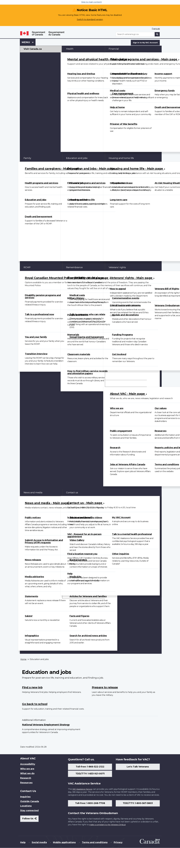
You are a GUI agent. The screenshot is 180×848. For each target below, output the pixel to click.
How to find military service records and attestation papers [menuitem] (87, 372)
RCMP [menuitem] (27, 267)
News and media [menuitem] (33, 492)
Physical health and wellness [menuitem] (83, 93)
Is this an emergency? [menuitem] (79, 517)
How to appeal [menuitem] (118, 288)
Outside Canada (29, 801)
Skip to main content (91, 2)
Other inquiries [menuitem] (120, 554)
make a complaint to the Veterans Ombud (107, 825)
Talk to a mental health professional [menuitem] (132, 534)
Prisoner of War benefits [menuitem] (123, 124)
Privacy (118, 842)
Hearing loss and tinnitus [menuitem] (81, 73)
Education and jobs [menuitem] (35, 199)
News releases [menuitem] (33, 559)
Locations (26, 806)
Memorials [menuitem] (73, 334)
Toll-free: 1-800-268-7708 (90, 803)
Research (25, 778)
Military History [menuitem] (75, 298)
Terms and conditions (95, 842)
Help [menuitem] (69, 573)
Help (22, 842)
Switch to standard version (90, 19)
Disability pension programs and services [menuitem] (43, 296)
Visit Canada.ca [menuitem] (33, 49)
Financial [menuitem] (114, 48)
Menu (26, 42)
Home (23, 659)
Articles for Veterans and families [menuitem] (88, 596)
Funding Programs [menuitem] (122, 334)
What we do (27, 773)
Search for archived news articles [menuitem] (88, 635)
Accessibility (27, 764)
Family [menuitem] (27, 158)
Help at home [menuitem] (117, 107)
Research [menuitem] (115, 447)
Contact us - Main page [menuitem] (85, 503)
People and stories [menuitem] (77, 315)
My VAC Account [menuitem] (121, 517)
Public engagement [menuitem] (121, 431)
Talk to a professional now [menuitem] (39, 314)
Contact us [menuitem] (72, 492)
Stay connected (29, 810)
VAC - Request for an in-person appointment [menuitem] (84, 535)
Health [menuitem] (69, 48)
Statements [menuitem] (31, 596)
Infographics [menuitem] (32, 635)
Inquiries (25, 796)
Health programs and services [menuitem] (41, 183)
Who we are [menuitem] (116, 408)
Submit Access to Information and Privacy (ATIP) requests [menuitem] (44, 541)
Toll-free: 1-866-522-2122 (90, 766)
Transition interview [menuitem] (36, 354)
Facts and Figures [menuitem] (79, 616)
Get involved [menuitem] (119, 354)
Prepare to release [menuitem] (105, 687)
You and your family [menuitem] (36, 337)
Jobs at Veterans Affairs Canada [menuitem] (127, 464)
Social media (39, 842)
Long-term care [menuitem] (118, 199)
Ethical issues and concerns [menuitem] (125, 305)
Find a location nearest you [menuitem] (82, 554)
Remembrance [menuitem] (74, 267)
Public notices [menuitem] (33, 517)
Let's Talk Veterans (138, 766)
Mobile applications (64, 842)
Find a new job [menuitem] (75, 183)
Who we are (27, 768)
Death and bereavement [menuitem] (38, 216)
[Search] (157, 34)
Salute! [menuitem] (28, 616)
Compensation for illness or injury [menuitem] (128, 73)
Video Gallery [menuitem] (77, 540)
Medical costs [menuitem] (117, 90)
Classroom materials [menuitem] (78, 354)
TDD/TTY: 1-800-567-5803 (138, 803)
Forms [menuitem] (112, 376)
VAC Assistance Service (82, 789)
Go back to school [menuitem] (77, 199)
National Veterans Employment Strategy (46, 724)
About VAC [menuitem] (115, 383)
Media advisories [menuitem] (34, 576)
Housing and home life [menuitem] (121, 158)
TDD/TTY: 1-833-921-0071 (90, 773)
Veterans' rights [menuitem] (117, 267)
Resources (26, 782)
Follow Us (30, 819)
